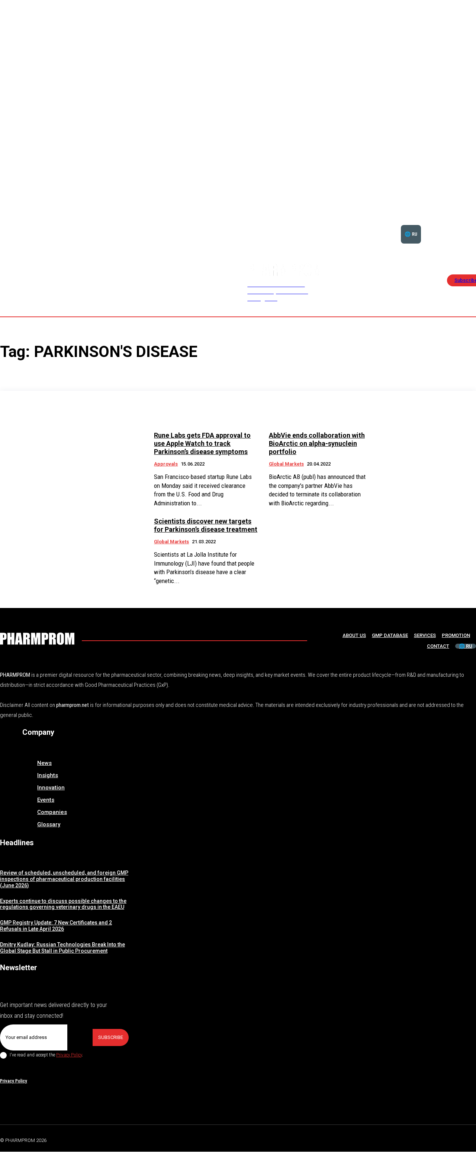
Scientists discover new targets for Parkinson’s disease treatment (205, 525)
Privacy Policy (69, 1055)
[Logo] (37, 639)
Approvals (166, 464)
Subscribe (110, 1037)
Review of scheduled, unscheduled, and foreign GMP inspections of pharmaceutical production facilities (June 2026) (64, 879)
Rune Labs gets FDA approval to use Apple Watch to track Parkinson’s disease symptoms (202, 443)
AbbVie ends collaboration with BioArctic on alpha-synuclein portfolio (317, 443)
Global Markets (286, 464)
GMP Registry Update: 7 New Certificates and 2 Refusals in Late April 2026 (56, 926)
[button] (453, 225)
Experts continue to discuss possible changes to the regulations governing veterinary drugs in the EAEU (63, 904)
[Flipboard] (455, 1139)
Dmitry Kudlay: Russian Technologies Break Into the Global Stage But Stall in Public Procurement (62, 948)
